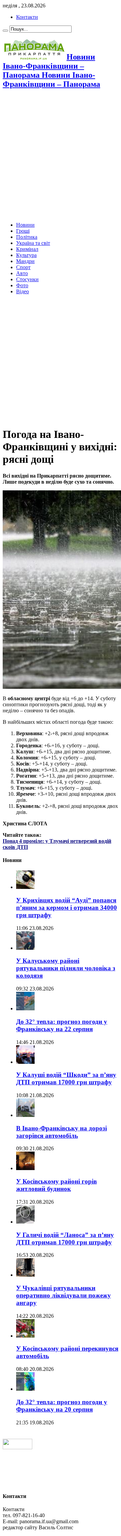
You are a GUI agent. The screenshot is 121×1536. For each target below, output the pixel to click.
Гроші (23, 231)
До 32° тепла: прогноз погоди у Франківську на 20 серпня (61, 1405)
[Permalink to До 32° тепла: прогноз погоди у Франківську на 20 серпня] (25, 1389)
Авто (22, 273)
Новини (25, 225)
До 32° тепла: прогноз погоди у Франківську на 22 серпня (61, 1025)
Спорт (23, 267)
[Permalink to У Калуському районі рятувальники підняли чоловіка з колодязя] (25, 948)
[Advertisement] (60, 156)
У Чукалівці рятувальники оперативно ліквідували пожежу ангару (63, 1295)
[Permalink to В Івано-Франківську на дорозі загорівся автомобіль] (25, 1115)
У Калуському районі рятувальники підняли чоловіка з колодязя (65, 968)
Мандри (25, 261)
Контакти (27, 17)
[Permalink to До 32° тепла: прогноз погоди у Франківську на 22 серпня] (25, 1008)
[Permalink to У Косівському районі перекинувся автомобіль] (25, 1336)
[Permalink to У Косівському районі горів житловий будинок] (25, 1168)
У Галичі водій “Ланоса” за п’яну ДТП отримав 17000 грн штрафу (65, 1238)
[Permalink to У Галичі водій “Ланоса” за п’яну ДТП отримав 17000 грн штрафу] (25, 1222)
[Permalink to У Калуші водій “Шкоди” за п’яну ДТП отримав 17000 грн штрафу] (25, 1062)
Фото (22, 285)
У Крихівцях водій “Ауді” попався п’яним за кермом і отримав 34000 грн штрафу (66, 908)
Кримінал (27, 249)
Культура (26, 255)
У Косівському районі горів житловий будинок (56, 1185)
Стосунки (27, 279)
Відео (22, 291)
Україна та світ (33, 243)
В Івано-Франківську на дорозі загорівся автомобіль (61, 1132)
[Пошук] (5, 31)
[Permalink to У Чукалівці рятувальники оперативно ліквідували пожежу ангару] (25, 1275)
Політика (26, 237)
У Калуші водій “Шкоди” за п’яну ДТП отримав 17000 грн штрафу (66, 1078)
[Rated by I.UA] (17, 1447)
